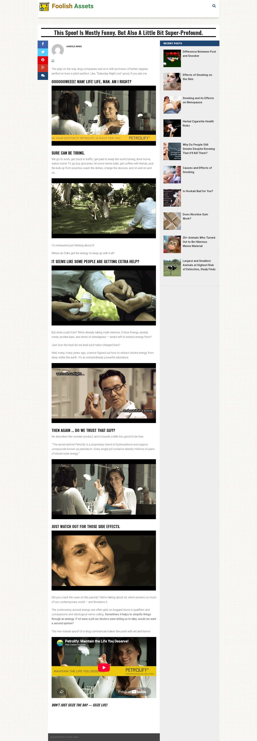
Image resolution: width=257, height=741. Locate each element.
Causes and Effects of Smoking (197, 170)
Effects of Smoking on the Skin (197, 77)
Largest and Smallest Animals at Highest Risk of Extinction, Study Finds (199, 265)
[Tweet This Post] (43, 52)
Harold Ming (74, 46)
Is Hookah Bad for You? (198, 191)
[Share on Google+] (43, 68)
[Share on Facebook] (43, 44)
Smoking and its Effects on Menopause (198, 100)
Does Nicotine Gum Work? (195, 216)
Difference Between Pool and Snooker (199, 54)
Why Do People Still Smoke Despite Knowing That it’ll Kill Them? (199, 149)
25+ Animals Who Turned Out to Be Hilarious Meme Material (199, 242)
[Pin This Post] (43, 60)
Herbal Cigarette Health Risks (198, 123)
